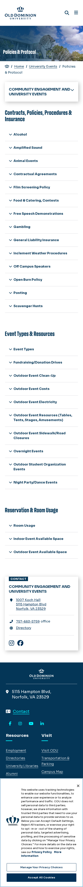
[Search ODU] (67, 12)
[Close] (78, 785)
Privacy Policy (42, 852)
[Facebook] (10, 724)
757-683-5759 (28, 621)
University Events (43, 66)
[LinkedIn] (42, 724)
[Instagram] (20, 724)
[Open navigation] (76, 12)
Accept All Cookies (41, 877)
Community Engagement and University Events (39, 91)
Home (19, 66)
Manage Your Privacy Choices (41, 867)
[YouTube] (31, 724)
